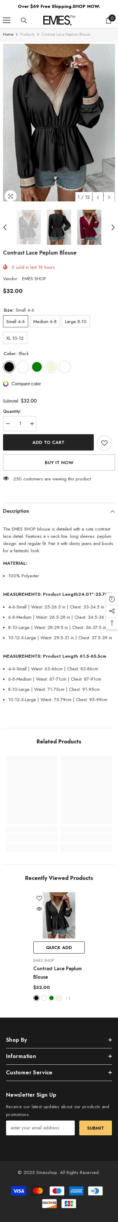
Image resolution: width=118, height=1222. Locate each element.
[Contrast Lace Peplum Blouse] (59, 915)
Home (8, 34)
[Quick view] (39, 908)
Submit (95, 1128)
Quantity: (12, 411)
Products (27, 34)
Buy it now (59, 462)
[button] (98, 197)
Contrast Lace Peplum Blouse (57, 972)
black (36, 998)
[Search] (24, 20)
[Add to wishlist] (104, 443)
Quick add (59, 947)
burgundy (44, 998)
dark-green (51, 998)
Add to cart (48, 442)
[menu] (6, 20)
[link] (31, 837)
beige (59, 998)
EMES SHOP (34, 278)
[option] (59, 122)
